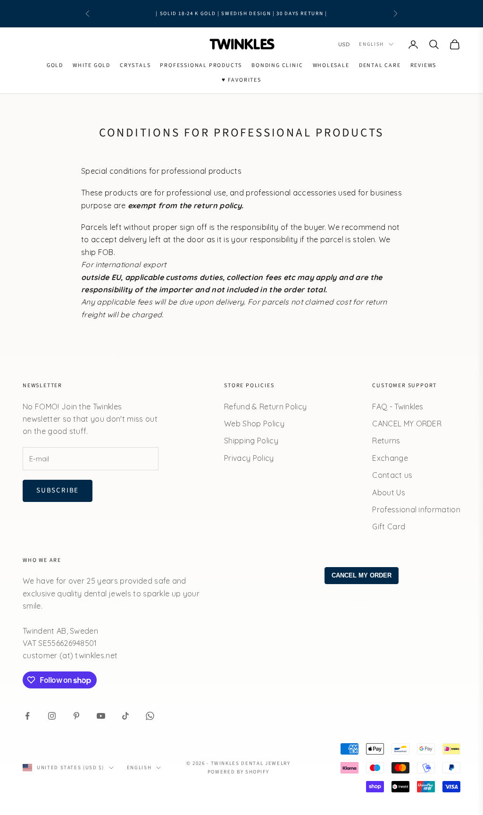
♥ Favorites (241, 80)
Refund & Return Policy (265, 406)
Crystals (135, 65)
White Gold (91, 65)
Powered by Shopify (238, 771)
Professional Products (201, 65)
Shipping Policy (251, 440)
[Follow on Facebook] (27, 716)
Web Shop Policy (254, 423)
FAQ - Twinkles (397, 406)
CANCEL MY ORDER (406, 423)
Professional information (416, 509)
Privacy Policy (249, 458)
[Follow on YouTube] (101, 716)
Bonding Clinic (277, 65)
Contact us (392, 475)
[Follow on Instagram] (52, 716)
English (371, 44)
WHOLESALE (331, 65)
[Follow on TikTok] (125, 716)
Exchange (390, 458)
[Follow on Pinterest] (76, 716)
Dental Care (380, 65)
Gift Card (388, 526)
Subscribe (57, 490)
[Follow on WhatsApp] (150, 716)
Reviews (423, 65)
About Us (388, 492)
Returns (386, 440)
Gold (55, 65)
